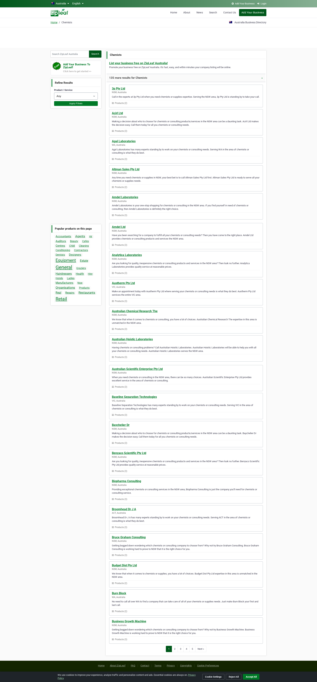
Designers (75, 254)
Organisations (65, 287)
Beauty (74, 241)
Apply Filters (76, 103)
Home (173, 12)
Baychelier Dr (121, 425)
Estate (84, 260)
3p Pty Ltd (118, 88)
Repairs (69, 292)
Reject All (234, 676)
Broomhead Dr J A (124, 509)
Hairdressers (64, 273)
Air (90, 236)
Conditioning (63, 250)
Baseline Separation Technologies (134, 397)
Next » (201, 648)
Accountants (63, 236)
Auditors (61, 241)
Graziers (81, 268)
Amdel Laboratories (125, 197)
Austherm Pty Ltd (123, 283)
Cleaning (84, 245)
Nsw (80, 282)
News (199, 12)
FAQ (133, 665)
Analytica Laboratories (127, 255)
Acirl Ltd (117, 113)
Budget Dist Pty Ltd (124, 565)
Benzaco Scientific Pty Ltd (129, 453)
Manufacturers (64, 282)
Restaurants (87, 292)
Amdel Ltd (118, 227)
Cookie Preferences (208, 665)
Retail (61, 299)
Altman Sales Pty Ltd (125, 169)
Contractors (81, 250)
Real (58, 292)
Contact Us (229, 12)
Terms (157, 665)
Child (72, 245)
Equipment (66, 260)
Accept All (251, 676)
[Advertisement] (158, 37)
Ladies (70, 278)
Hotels (59, 278)
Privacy (171, 665)
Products (84, 287)
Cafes (85, 241)
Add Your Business (252, 12)
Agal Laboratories (124, 141)
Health (80, 273)
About (186, 12)
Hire (90, 273)
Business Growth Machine (129, 621)
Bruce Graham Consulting (129, 537)
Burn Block (119, 593)
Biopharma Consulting (126, 481)
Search (213, 12)
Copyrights (186, 665)
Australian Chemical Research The (135, 311)
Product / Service (63, 90)
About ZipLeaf (117, 665)
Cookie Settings (213, 676)
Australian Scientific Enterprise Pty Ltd (137, 369)
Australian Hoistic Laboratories (132, 339)
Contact (145, 665)
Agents (80, 236)
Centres (60, 245)
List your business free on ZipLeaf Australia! (138, 63)
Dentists (60, 254)
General (64, 267)
